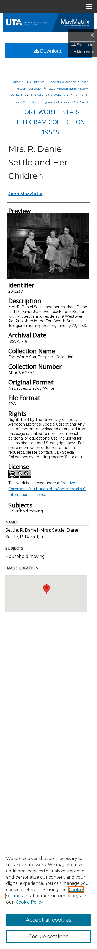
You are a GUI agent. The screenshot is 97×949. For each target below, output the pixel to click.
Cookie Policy (29, 902)
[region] (48, 899)
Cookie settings (48, 936)
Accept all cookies (48, 920)
